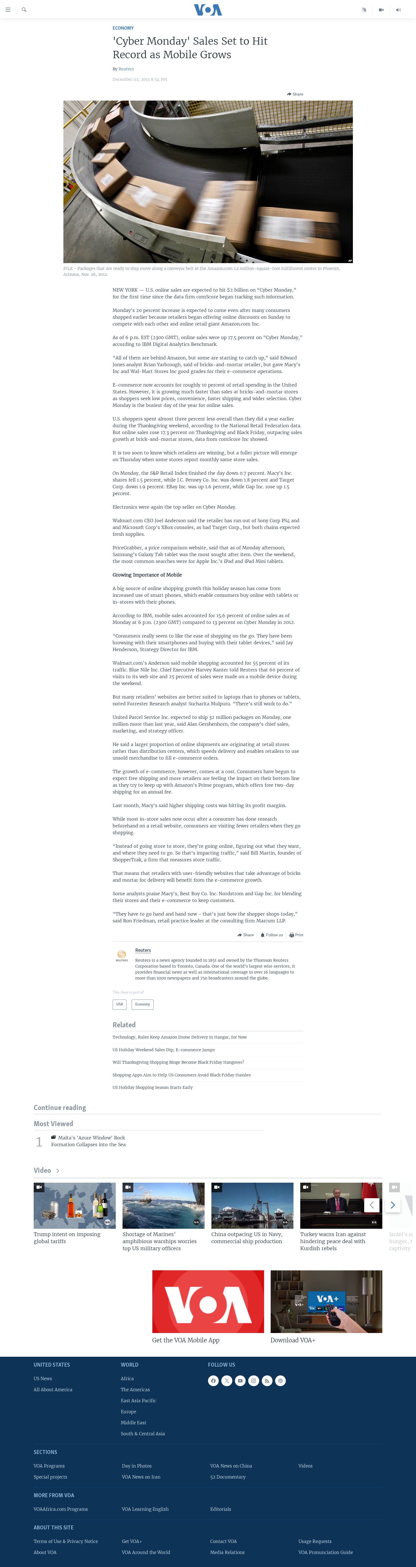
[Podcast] (280, 1380)
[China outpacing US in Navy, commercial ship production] (252, 1206)
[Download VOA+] (326, 1301)
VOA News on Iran (141, 1477)
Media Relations (227, 1552)
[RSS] (267, 1380)
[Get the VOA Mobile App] (208, 1301)
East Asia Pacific (138, 1400)
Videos (306, 1466)
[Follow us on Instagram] (253, 1380)
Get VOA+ (132, 1541)
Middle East (133, 1422)
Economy (123, 28)
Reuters (126, 68)
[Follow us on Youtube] (240, 1380)
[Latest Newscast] (398, 10)
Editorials (220, 1509)
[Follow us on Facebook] (213, 1380)
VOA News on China (231, 1466)
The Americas (135, 1389)
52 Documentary (228, 1477)
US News (43, 1378)
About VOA (45, 1552)
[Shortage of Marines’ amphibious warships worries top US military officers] (164, 1206)
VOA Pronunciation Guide (326, 1552)
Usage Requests (315, 1541)
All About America (53, 1389)
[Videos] (381, 10)
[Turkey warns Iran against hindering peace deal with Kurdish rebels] (341, 1206)
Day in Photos (137, 1466)
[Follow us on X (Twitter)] (226, 1380)
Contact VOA (223, 1541)
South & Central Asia (143, 1434)
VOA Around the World (146, 1552)
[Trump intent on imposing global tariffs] (75, 1206)
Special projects (50, 1477)
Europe (128, 1411)
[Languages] (364, 10)
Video (42, 1171)
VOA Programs (49, 1466)
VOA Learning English (145, 1509)
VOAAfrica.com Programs (61, 1509)
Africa (127, 1378)
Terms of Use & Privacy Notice (66, 1541)
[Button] (295, 94)
